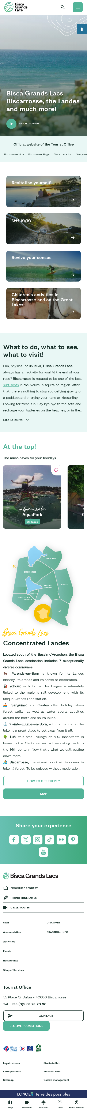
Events (7, 951)
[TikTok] (49, 839)
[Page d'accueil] (15, 7)
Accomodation (12, 932)
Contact (46, 1016)
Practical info (57, 932)
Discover (53, 922)
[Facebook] (14, 839)
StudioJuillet (52, 1063)
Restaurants (10, 960)
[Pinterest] (73, 839)
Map (43, 794)
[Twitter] (26, 839)
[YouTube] (43, 852)
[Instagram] (37, 839)
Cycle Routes (20, 907)
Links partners (12, 1071)
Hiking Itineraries (24, 897)
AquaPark (32, 514)
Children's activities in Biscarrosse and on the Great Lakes (42, 299)
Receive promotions (26, 1026)
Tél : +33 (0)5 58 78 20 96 (24, 1004)
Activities (9, 941)
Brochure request (24, 888)
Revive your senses (32, 257)
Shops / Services (13, 970)
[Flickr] (61, 839)
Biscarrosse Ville (14, 154)
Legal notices (11, 1063)
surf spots (11, 385)
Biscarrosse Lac (63, 154)
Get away (21, 220)
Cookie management (56, 1079)
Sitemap (8, 1079)
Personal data (52, 1071)
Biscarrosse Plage (38, 154)
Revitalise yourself (31, 182)
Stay (6, 922)
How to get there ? (43, 781)
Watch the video (29, 123)
